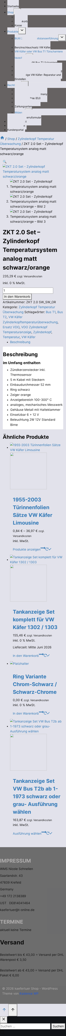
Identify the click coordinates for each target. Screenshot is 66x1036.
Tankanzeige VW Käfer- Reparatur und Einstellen (38, 76)
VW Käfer (28, 337)
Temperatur (11, 337)
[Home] (2, 139)
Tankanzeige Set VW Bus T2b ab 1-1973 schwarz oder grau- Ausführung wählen (36, 796)
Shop (10, 12)
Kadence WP (29, 993)
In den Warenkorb (17, 296)
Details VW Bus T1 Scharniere (39, 62)
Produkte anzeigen (27, 549)
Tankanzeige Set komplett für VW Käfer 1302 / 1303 (35, 619)
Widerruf (20, 112)
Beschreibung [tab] (20, 342)
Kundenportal (15, 129)
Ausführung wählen (27, 833)
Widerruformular (31, 117)
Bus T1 (51, 312)
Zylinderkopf (42, 332)
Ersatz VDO (11, 327)
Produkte (12, 31)
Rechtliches (14, 85)
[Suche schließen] (3, 1019)
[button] (5, 161)
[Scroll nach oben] (4, 1010)
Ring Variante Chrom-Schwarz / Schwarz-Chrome (35, 684)
